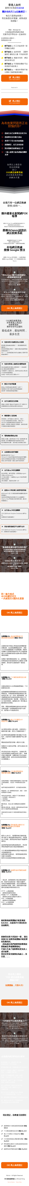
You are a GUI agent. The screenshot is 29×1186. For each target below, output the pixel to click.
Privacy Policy (19, 1182)
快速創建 (20, 7)
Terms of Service (11, 1182)
